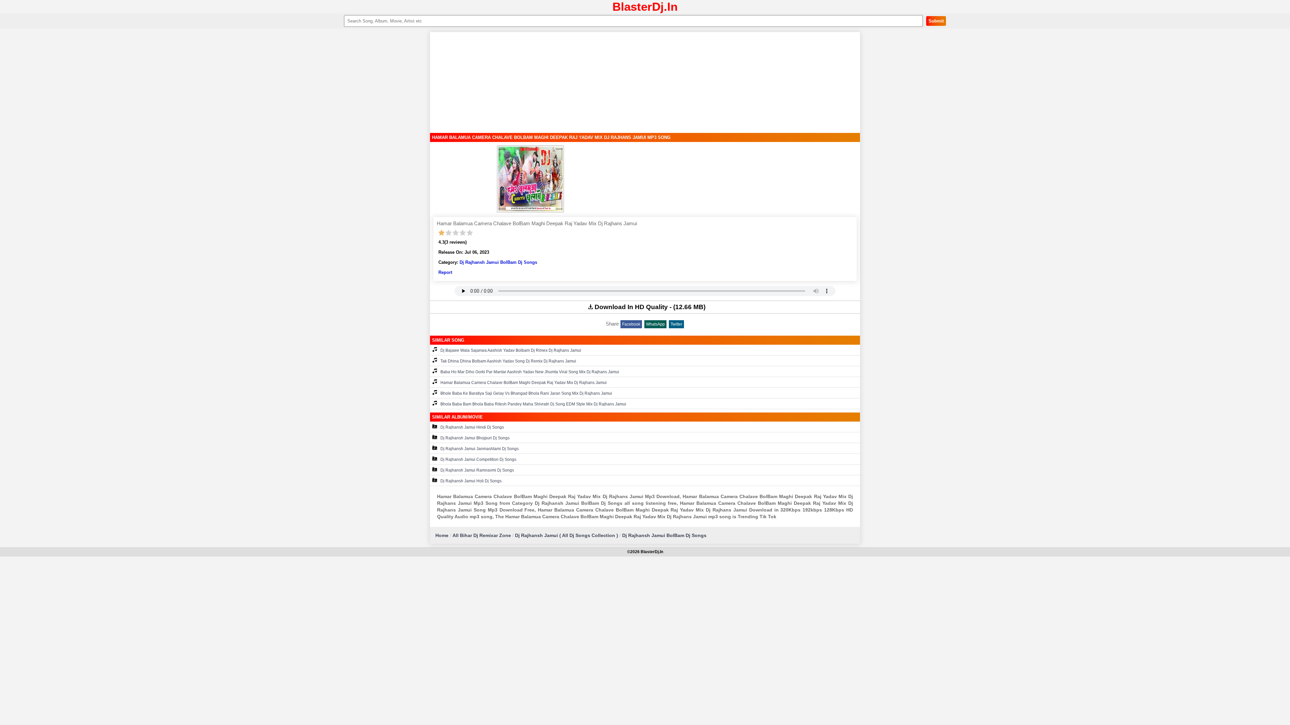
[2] (448, 233)
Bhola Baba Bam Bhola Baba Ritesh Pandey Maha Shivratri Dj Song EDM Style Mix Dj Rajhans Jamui (533, 404)
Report (445, 272)
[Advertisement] (645, 83)
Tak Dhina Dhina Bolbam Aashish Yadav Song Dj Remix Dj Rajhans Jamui (508, 361)
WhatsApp (655, 324)
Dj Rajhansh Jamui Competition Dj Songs (478, 459)
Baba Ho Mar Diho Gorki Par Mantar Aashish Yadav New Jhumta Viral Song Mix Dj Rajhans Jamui (529, 372)
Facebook (631, 324)
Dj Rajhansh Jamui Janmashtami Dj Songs (479, 448)
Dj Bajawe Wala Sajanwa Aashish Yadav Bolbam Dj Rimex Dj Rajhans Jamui (510, 350)
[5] (470, 233)
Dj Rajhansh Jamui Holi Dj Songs (471, 481)
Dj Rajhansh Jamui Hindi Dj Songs (472, 427)
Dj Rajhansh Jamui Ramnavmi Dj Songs (477, 470)
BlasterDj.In (645, 6)
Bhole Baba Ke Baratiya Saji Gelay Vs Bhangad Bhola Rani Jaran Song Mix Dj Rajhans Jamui (526, 393)
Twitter (676, 324)
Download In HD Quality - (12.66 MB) (650, 306)
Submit (936, 20)
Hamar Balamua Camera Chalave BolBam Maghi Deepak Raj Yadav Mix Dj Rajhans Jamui (523, 382)
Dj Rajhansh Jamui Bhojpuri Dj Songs (475, 438)
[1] (441, 233)
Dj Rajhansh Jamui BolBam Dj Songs (498, 262)
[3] (456, 233)
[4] (463, 233)
